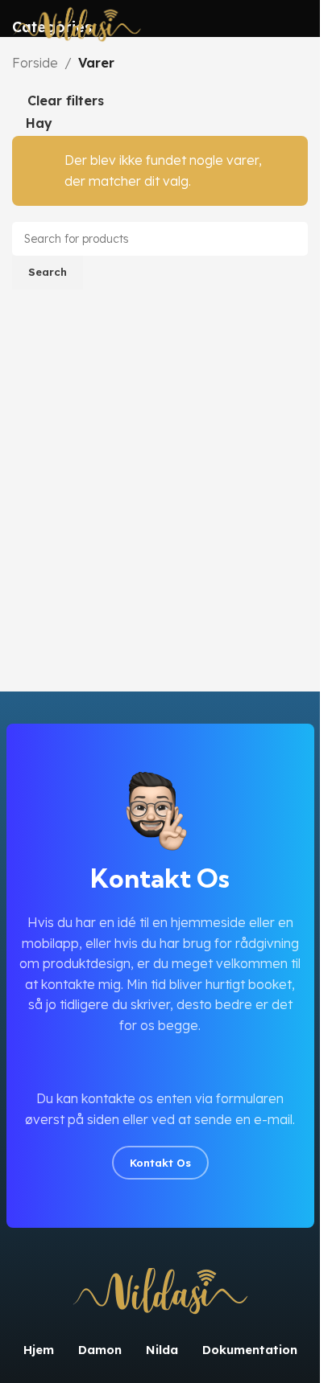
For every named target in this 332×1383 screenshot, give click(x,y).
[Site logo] (77, 24)
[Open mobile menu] (301, 26)
